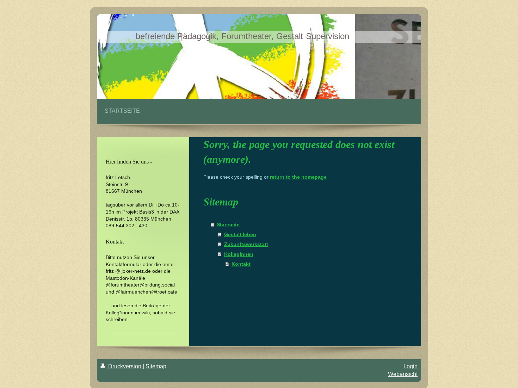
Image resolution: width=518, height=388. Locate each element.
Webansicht (403, 374)
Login (410, 366)
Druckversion (125, 366)
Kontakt (241, 264)
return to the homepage (298, 177)
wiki (146, 312)
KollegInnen (238, 254)
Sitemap (156, 366)
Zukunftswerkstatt (246, 244)
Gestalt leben (240, 234)
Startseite (228, 224)
